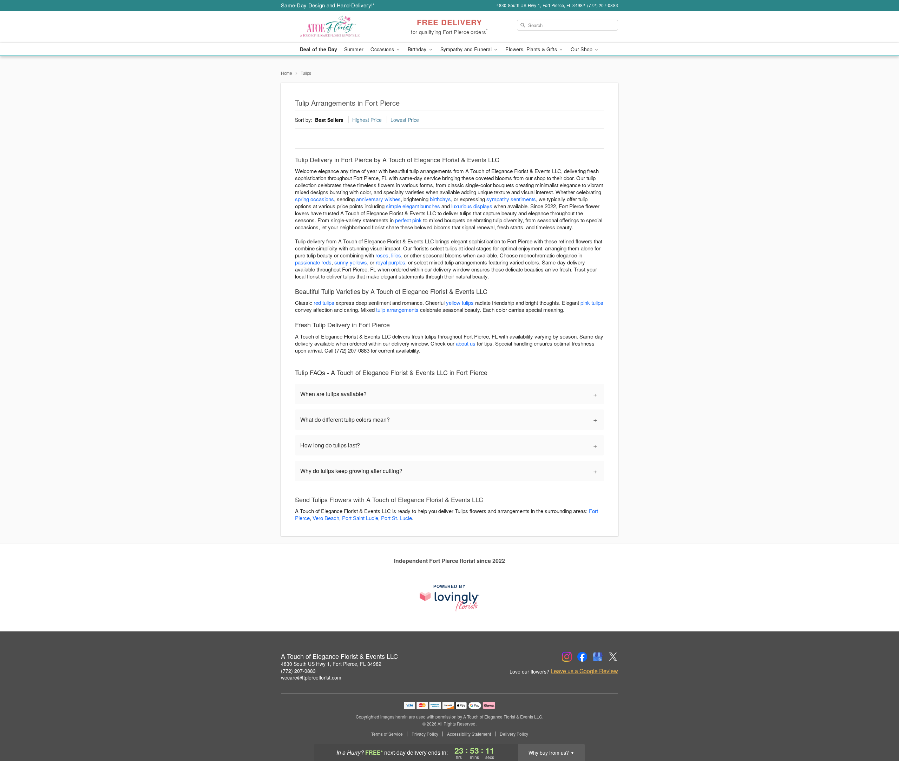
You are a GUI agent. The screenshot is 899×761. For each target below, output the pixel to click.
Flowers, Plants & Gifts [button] (531, 49)
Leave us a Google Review (584, 671)
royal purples (390, 262)
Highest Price (367, 119)
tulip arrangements (397, 309)
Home (286, 73)
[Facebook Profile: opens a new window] (582, 657)
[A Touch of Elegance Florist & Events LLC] (331, 27)
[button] (880, 731)
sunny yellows (350, 262)
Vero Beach (326, 517)
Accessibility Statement (469, 734)
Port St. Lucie (396, 517)
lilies (396, 255)
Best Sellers (329, 119)
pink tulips (591, 302)
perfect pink (408, 220)
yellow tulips (460, 302)
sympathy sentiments (511, 199)
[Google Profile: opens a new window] (598, 657)
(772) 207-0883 (298, 670)
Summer (353, 49)
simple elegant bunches (413, 206)
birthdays (440, 199)
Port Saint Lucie (360, 517)
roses (381, 255)
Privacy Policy (425, 734)
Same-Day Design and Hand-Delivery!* (328, 5)
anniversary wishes (378, 199)
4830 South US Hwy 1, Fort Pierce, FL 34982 (331, 663)
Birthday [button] (418, 49)
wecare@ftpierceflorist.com (311, 677)
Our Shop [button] (582, 49)
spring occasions (314, 199)
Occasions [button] (382, 49)
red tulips (324, 302)
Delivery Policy (514, 734)
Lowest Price (405, 119)
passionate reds (313, 262)
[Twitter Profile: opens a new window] (613, 657)
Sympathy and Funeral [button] (466, 49)
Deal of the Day (318, 49)
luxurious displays (471, 206)
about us (466, 343)
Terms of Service (387, 734)
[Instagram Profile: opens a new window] (567, 657)
